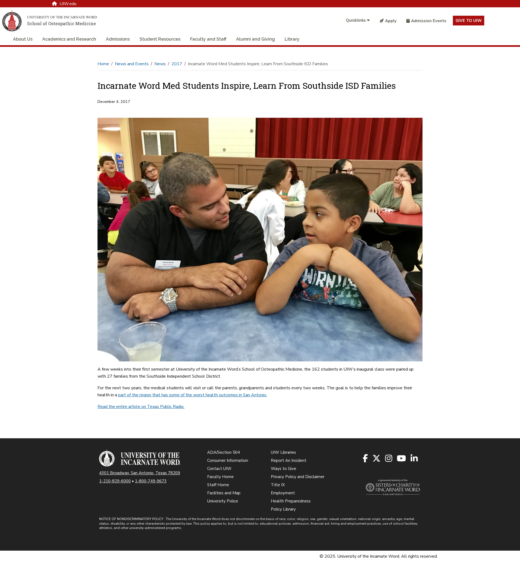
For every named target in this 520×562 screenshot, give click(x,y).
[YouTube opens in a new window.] (401, 458)
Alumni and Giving (255, 39)
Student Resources (159, 39)
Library (292, 39)
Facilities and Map (223, 493)
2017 (176, 64)
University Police (222, 501)
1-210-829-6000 (115, 481)
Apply (390, 21)
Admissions (118, 39)
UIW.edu (68, 4)
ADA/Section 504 (223, 452)
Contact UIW (219, 468)
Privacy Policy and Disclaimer (297, 476)
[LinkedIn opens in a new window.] (414, 458)
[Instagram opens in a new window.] (389, 458)
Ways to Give (283, 468)
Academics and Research (69, 39)
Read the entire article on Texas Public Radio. (141, 407)
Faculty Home (220, 476)
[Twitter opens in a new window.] (377, 458)
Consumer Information (227, 460)
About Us (22, 39)
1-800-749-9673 (151, 481)
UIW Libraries (283, 452)
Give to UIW (469, 20)
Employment (283, 493)
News (160, 64)
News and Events (132, 64)
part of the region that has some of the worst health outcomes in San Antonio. (192, 395)
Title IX (278, 485)
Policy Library (283, 509)
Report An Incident (288, 460)
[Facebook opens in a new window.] (365, 458)
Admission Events (428, 21)
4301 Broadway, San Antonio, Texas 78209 (139, 473)
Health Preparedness (291, 501)
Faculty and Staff (208, 39)
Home (103, 64)
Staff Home (218, 485)
